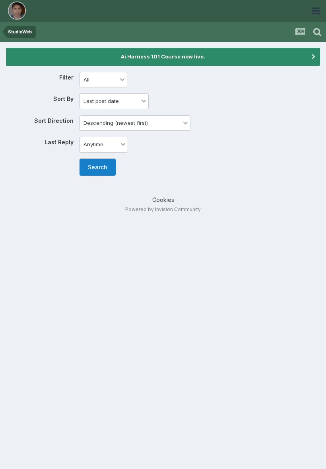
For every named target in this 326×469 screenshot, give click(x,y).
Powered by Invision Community (163, 209)
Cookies (163, 199)
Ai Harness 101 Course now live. (163, 56)
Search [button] (97, 167)
